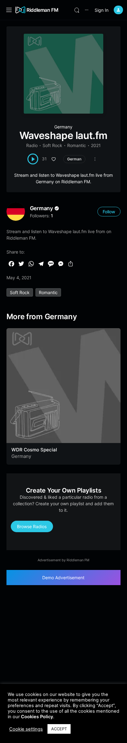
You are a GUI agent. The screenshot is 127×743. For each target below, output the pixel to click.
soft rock (20, 292)
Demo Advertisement (63, 577)
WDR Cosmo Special (34, 450)
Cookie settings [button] (26, 729)
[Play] (32, 159)
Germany (63, 126)
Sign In (102, 10)
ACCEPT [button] (59, 728)
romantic (48, 292)
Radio (32, 145)
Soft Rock (52, 145)
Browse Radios (32, 526)
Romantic (76, 145)
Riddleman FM (43, 10)
